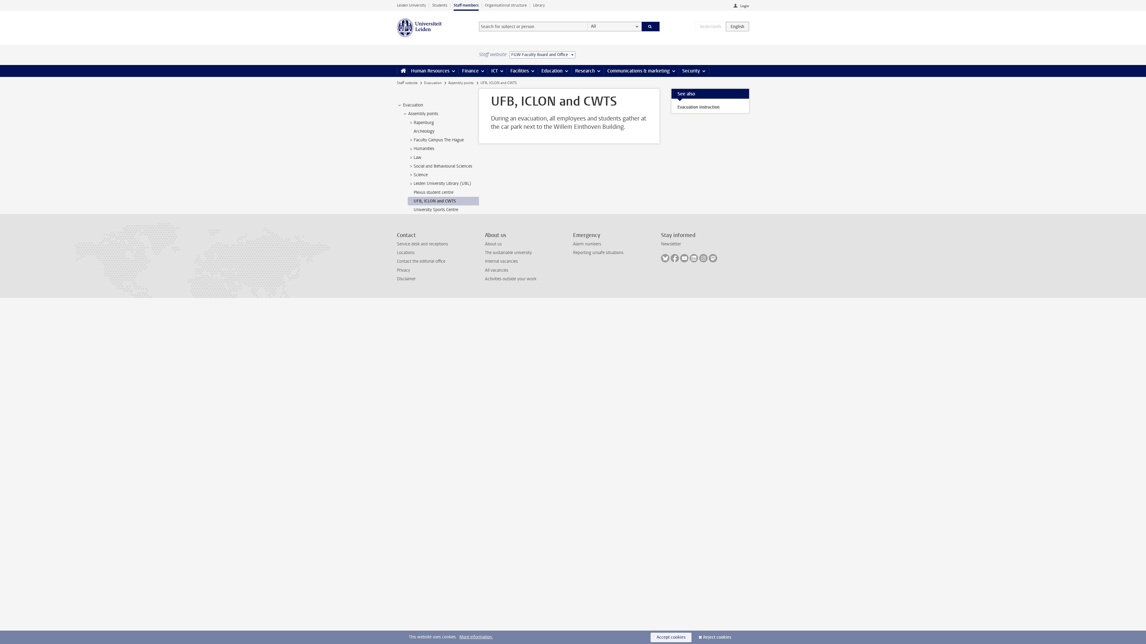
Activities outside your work (510, 279)
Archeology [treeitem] (424, 131)
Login (744, 6)
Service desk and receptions (422, 244)
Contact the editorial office (421, 261)
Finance (470, 71)
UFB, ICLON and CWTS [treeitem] (435, 201)
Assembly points (461, 82)
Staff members (466, 5)
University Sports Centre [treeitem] (436, 210)
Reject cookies (717, 637)
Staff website (407, 82)
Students (439, 5)
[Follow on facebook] (675, 258)
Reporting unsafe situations (598, 253)
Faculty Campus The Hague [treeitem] (439, 140)
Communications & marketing (638, 71)
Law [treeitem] (417, 157)
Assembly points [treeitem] (423, 114)
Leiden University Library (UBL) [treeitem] (442, 183)
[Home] (402, 71)
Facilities (519, 71)
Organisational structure (506, 5)
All (593, 26)
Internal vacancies (501, 261)
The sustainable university (508, 253)
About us (493, 244)
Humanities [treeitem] (424, 148)
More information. (476, 637)
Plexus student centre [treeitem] (433, 192)
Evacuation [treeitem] (413, 105)
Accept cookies (671, 637)
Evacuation (433, 82)
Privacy (403, 270)
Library (539, 5)
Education (552, 71)
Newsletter (671, 244)
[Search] (651, 26)
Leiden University (411, 5)
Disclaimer (406, 279)
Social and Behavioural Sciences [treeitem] (443, 166)
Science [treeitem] (421, 175)
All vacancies (496, 270)
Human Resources (430, 71)
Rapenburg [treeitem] (424, 123)
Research (585, 71)
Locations (406, 253)
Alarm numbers (587, 244)
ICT (494, 71)
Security (691, 71)
